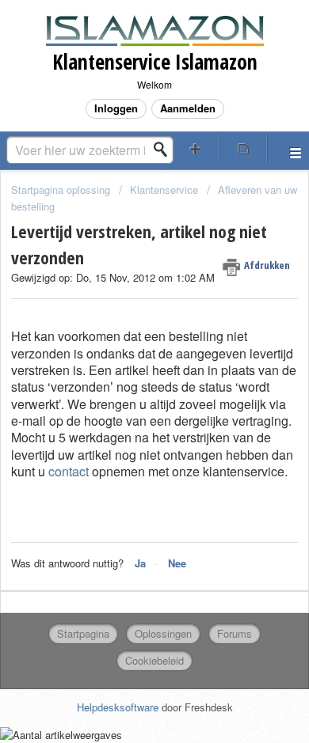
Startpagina (83, 633)
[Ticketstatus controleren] (243, 148)
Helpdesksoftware (119, 707)
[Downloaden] (125, 358)
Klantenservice (164, 189)
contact (68, 471)
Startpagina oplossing (62, 189)
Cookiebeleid (154, 660)
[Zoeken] (165, 149)
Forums (234, 633)
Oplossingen (163, 633)
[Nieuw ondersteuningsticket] (195, 148)
